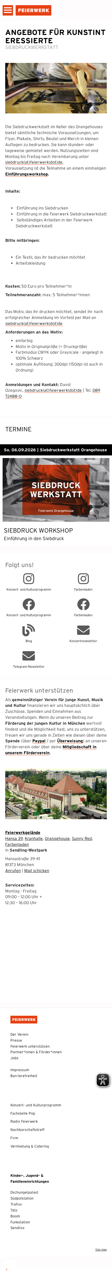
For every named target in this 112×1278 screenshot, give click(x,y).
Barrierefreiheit (23, 1076)
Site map (101, 1249)
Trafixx (16, 1204)
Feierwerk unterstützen (30, 1046)
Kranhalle (34, 838)
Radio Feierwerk (24, 1121)
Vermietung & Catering (29, 1146)
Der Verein (19, 1034)
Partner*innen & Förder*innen (36, 1052)
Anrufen (13, 870)
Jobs (14, 1058)
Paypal (39, 740)
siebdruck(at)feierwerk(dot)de (34, 162)
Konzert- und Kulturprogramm (35, 1105)
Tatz (13, 1210)
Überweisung (70, 740)
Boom (15, 1216)
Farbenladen (17, 844)
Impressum (19, 1070)
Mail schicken (36, 870)
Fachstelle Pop (22, 1113)
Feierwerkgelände (22, 832)
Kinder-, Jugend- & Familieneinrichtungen (29, 1178)
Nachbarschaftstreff (27, 1130)
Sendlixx (17, 1228)
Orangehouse (57, 838)
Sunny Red (82, 838)
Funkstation (20, 1222)
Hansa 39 (14, 838)
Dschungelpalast (24, 1192)
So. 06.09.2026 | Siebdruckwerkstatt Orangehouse (55, 449)
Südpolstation (22, 1198)
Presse (16, 1040)
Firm (14, 1138)
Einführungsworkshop (26, 174)
